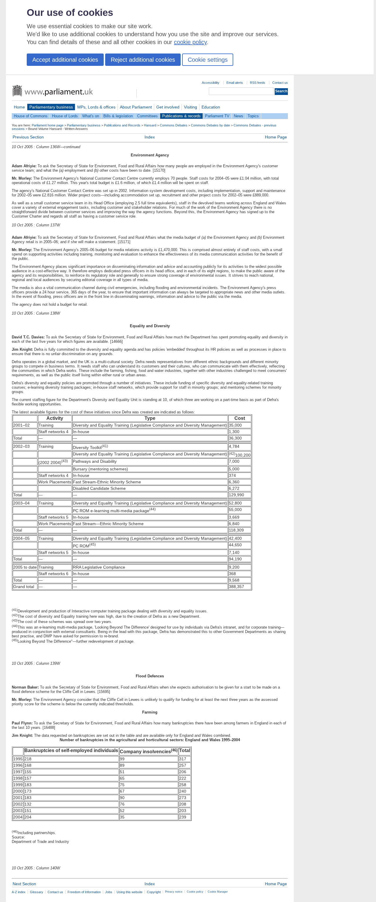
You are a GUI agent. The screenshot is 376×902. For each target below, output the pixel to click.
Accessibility (210, 82)
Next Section (24, 883)
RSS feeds (257, 82)
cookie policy (190, 42)
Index (150, 137)
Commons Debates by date (210, 125)
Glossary (36, 892)
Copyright (154, 892)
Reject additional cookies (143, 59)
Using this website (129, 892)
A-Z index (19, 892)
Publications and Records (122, 125)
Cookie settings (208, 59)
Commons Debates (173, 125)
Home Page (276, 137)
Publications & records (181, 116)
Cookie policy (195, 891)
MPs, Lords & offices (96, 107)
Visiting (190, 107)
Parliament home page (47, 125)
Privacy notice (173, 891)
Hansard (150, 125)
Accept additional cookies (65, 59)
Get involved (167, 107)
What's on (90, 116)
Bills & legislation (118, 116)
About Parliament (136, 107)
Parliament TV (217, 116)
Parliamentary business (51, 107)
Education (211, 107)
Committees (147, 116)
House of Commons (31, 116)
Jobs (108, 892)
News (238, 116)
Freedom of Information (84, 892)
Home (19, 107)
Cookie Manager (218, 891)
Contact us (280, 82)
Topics (253, 116)
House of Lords (65, 116)
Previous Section (28, 137)
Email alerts (234, 82)
